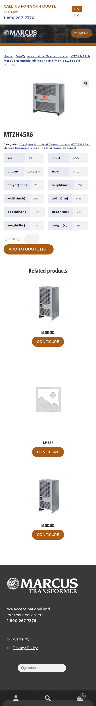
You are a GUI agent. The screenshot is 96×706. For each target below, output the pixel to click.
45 (30, 158)
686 (79, 185)
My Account (16, 698)
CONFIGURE (48, 342)
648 (78, 198)
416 (78, 211)
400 (76, 158)
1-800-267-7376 (19, 18)
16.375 (37, 211)
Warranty (21, 639)
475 (35, 225)
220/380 (34, 171)
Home (8, 56)
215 (78, 225)
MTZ (76, 171)
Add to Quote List (29, 249)
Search (48, 698)
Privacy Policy (25, 648)
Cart (74, 695)
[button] (85, 83)
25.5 (35, 198)
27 (36, 185)
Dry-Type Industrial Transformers (42, 56)
